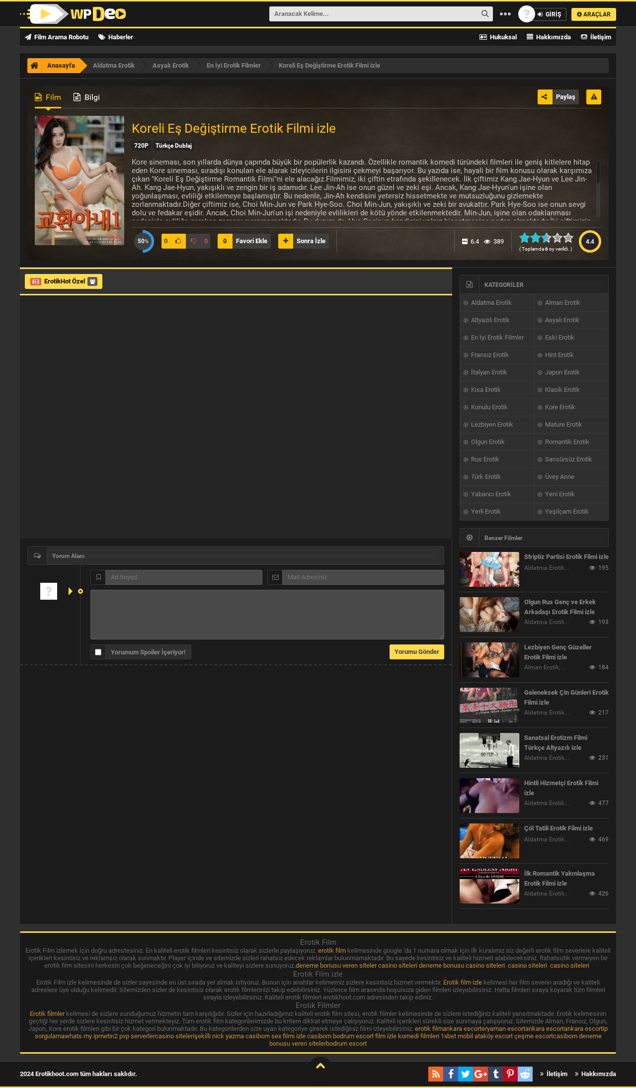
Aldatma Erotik (491, 302)
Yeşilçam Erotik (566, 511)
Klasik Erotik (562, 389)
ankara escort (462, 1028)
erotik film (332, 950)
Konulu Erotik (489, 407)
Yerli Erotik (485, 511)
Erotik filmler (47, 1013)
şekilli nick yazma (219, 1036)
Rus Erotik (484, 459)
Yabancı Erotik (490, 494)
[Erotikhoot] (73, 14)
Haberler (120, 37)
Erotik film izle (462, 982)
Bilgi (91, 97)
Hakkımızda (553, 37)
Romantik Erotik (566, 442)
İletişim (600, 37)
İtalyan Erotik (488, 372)
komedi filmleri (418, 1036)
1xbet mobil (457, 1036)
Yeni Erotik (559, 494)
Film (52, 97)
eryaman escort (503, 1028)
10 (571, 237)
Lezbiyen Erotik (491, 424)
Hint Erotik (559, 355)
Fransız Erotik (489, 355)
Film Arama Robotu (60, 37)
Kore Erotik (559, 407)
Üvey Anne (559, 476)
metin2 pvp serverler (126, 1036)
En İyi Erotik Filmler (497, 337)
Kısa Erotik (485, 389)
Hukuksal (502, 37)
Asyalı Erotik (561, 320)
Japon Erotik (562, 372)
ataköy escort (494, 1036)
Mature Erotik (563, 424)
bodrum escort (353, 1036)
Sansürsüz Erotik (568, 459)
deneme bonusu (441, 965)
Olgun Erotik (487, 442)
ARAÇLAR (596, 14)
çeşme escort (533, 1036)
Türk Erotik (485, 476)
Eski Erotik (559, 337)
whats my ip (81, 1036)
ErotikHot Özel (64, 281)
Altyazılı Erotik (490, 320)
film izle (386, 1036)
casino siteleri (397, 965)
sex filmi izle (288, 1036)
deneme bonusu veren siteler (336, 965)
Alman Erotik (562, 302)
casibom (257, 1036)
